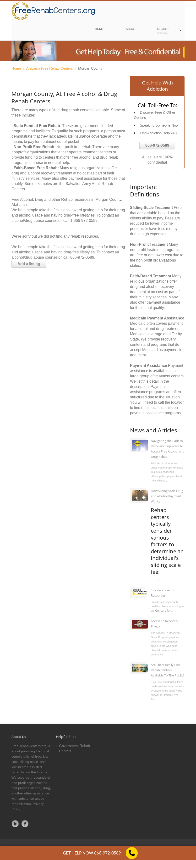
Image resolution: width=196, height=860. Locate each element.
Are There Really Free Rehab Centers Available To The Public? (168, 670)
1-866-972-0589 (84, 220)
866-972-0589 (157, 145)
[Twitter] (15, 823)
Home (16, 68)
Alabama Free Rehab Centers (49, 68)
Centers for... (164, 610)
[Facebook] (25, 823)
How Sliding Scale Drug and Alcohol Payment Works (167, 496)
